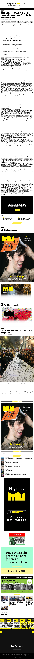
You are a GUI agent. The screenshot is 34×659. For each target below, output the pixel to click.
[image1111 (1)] (17, 214)
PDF (5, 628)
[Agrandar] (30, 309)
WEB (1, 628)
